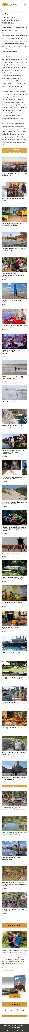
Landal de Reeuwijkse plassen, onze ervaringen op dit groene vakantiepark (13, 452)
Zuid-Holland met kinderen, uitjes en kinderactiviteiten (14, 377)
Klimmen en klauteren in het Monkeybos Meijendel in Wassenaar (13, 808)
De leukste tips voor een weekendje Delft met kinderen (13, 778)
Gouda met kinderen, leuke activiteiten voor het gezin (11, 628)
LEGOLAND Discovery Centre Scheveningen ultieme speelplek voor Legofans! (14, 351)
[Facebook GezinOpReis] (5, 1010)
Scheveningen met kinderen (11, 402)
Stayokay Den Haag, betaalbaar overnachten (12, 728)
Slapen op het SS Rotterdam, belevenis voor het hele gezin (11, 653)
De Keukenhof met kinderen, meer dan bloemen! (13, 753)
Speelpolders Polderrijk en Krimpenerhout (11, 858)
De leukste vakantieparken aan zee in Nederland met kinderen (14, 503)
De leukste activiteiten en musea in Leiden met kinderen (13, 478)
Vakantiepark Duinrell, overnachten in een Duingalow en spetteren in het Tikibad (14, 528)
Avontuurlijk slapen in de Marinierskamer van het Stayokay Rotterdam (13, 275)
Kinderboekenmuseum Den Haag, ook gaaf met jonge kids (14, 326)
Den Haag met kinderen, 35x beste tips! (13, 603)
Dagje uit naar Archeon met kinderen (14, 554)
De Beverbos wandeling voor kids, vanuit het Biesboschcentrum (13, 910)
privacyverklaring (14, 1027)
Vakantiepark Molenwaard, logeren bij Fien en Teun (13, 249)
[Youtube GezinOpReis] (23, 1010)
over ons (15, 961)
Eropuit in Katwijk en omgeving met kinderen (13, 301)
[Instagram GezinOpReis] (11, 1010)
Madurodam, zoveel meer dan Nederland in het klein (12, 224)
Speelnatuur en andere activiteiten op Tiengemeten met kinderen (14, 833)
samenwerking (18, 963)
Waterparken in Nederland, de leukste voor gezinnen (12, 426)
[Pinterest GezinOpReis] (17, 1010)
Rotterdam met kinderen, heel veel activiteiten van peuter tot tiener (13, 703)
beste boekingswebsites (8, 970)
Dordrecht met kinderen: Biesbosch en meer (13, 199)
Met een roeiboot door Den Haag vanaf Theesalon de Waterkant (12, 678)
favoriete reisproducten (16, 968)
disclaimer (21, 1025)
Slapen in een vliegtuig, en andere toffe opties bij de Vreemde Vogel (13, 578)
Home (3, 12)
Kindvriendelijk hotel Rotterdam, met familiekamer (14, 174)
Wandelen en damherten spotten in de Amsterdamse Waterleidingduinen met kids (14, 884)
